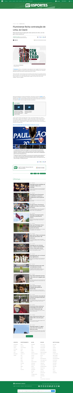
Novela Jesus (42, 374)
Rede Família (54, 366)
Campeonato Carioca (22, 23)
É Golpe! (32, 358)
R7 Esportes (14, 23)
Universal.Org (54, 372)
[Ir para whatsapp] (57, 386)
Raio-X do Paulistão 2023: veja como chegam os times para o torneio (26, 124)
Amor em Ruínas (42, 347)
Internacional (33, 363)
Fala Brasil (41, 369)
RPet (21, 364)
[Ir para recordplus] (50, 386)
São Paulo (32, 371)
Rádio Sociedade (55, 355)
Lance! (14, 352)
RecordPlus (54, 352)
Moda (21, 358)
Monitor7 (32, 366)
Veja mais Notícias (29, 336)
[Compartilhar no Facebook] (39, 37)
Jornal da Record (42, 372)
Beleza (22, 344)
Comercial (54, 347)
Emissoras (54, 349)
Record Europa (55, 360)
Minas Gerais (33, 364)
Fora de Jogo (15, 349)
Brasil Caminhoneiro (43, 358)
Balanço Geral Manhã (43, 352)
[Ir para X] (63, 1)
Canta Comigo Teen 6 (43, 360)
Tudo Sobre (33, 375)
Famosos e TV (23, 353)
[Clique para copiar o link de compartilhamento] (45, 37)
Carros (32, 349)
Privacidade (22, 386)
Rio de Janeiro (33, 369)
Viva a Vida (22, 369)
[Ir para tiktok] (52, 386)
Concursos (32, 352)
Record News (30, 1)
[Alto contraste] (13, 40)
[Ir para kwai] (46, 386)
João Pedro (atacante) (43, 173)
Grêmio (41, 96)
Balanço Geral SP (42, 353)
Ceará (19, 98)
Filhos (21, 355)
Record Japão (55, 361)
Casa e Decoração (23, 347)
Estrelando (22, 352)
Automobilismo (16, 344)
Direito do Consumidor (34, 353)
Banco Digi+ (54, 344)
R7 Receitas (22, 363)
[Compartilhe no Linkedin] (40, 37)
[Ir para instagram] (64, 1)
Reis (41, 377)
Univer (54, 369)
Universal (54, 371)
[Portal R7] (2, 1)
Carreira (14, 386)
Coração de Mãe (42, 364)
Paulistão (15, 355)
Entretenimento (24, 342)
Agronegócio (33, 344)
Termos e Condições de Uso (28, 386)
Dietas (21, 350)
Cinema (22, 349)
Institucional (56, 342)
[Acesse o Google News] (43, 37)
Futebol (18, 23)
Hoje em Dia (42, 371)
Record (26, 1)
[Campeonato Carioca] (36, 5)
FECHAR (53, 391)
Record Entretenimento (56, 358)
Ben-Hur (41, 355)
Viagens (22, 366)
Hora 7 (32, 360)
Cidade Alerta (42, 363)
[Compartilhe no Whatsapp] (42, 37)
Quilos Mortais (42, 375)
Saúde (32, 372)
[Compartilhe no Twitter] (37, 37)
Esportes (20, 1)
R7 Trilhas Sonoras (55, 353)
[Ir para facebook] (62, 1)
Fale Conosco (18, 386)
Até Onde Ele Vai (42, 350)
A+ (15, 40)
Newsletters (54, 350)
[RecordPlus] (57, 1)
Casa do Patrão (42, 361)
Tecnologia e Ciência (34, 374)
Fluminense (16, 69)
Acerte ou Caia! (42, 344)
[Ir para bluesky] (39, 386)
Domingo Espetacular (43, 366)
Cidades (32, 350)
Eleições (13, 1)
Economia (32, 355)
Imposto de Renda (33, 361)
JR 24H (24, 1)
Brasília (10, 1)
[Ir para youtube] (59, 386)
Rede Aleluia (54, 364)
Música (22, 360)
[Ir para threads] (48, 386)
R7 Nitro (22, 361)
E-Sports (15, 347)
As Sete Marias (42, 349)
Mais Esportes (15, 353)
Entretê (17, 1)
